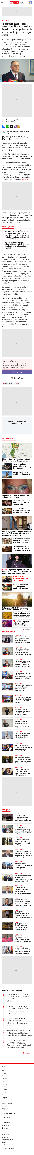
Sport (3, 1087)
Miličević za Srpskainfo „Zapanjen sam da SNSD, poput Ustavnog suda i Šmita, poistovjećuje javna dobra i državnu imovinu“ (23, 760)
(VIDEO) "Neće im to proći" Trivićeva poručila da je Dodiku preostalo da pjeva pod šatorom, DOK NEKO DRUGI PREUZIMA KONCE (23, 950)
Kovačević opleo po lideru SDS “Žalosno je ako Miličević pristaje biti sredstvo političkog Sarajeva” (23, 712)
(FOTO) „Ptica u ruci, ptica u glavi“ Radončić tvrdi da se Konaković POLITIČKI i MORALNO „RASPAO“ (22, 902)
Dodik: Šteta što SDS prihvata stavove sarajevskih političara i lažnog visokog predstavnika (23, 772)
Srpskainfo (18, 372)
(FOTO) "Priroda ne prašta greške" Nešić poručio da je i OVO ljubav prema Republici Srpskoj (23, 914)
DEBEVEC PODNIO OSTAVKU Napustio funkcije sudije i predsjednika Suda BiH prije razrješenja (22, 890)
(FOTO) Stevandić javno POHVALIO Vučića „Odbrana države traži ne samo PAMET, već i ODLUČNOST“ (23, 878)
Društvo (4, 1078)
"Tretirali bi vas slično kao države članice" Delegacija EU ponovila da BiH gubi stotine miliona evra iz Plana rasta (23, 842)
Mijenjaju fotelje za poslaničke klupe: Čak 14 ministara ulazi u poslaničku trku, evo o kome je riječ (23, 866)
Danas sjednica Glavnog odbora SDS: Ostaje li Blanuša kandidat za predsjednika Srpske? (17, 245)
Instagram (7, 1123)
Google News (18, 378)
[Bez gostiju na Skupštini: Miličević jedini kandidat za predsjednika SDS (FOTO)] (7, 699)
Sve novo (26, 1053)
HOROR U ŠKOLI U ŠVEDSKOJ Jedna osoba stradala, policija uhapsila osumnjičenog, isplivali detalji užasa (19, 1033)
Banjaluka (5, 1108)
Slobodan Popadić (12, 120)
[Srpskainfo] (17, 2)
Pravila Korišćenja (7, 1140)
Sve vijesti (5, 1070)
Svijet (3, 1076)
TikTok (6, 1128)
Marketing (5, 1137)
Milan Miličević (8, 383)
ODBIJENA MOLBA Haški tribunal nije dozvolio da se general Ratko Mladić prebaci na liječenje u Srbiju (23, 854)
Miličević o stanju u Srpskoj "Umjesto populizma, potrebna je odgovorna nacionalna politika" (23, 724)
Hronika (4, 1084)
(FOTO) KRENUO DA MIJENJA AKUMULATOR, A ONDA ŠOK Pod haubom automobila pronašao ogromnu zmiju (18, 1010)
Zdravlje (4, 1089)
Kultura (4, 1100)
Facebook (7, 1117)
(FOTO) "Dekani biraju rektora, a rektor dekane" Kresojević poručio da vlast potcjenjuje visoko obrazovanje (22, 926)
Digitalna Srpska (7, 1103)
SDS (18, 383)
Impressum (5, 1134)
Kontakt (4, 1142)
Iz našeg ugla (6, 1106)
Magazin (4, 1098)
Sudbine (4, 1095)
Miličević (25, 179)
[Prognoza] (30, 2)
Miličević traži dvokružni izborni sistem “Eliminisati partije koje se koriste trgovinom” (23, 675)
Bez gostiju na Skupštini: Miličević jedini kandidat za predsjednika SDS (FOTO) (23, 699)
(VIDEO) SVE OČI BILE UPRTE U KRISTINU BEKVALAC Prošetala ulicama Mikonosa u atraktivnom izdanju (18, 998)
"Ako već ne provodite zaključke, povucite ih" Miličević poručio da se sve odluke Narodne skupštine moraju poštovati (23, 736)
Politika (5, 20)
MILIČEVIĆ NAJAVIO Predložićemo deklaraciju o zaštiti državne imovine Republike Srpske (23, 748)
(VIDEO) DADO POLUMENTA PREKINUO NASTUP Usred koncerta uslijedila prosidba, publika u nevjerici (19, 1022)
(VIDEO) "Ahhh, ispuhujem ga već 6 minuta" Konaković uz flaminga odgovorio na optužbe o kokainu (23, 938)
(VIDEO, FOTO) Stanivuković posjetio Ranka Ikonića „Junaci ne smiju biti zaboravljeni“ (23, 830)
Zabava (4, 1092)
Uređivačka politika (7, 1145)
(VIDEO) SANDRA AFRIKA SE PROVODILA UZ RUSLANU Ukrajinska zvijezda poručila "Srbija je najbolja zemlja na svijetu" (19, 1044)
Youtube (6, 1125)
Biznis (3, 1081)
